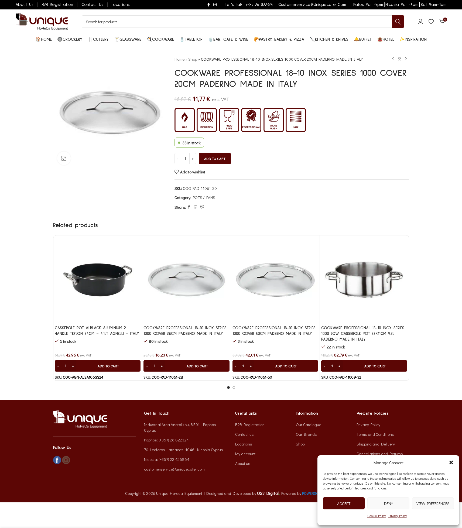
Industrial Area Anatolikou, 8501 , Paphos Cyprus (180, 427)
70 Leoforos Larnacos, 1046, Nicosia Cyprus (183, 449)
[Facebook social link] (208, 4)
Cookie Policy (376, 515)
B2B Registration (250, 424)
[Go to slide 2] (233, 387)
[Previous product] (393, 59)
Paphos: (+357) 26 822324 (166, 440)
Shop (192, 59)
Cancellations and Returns (380, 453)
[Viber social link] (202, 207)
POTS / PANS (204, 197)
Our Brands (306, 434)
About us (242, 463)
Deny (388, 503)
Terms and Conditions (375, 434)
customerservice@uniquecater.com (174, 469)
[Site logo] (42, 21)
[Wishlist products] (431, 21)
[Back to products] (399, 59)
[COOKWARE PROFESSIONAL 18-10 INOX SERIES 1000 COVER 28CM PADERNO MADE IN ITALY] (186, 280)
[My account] (420, 21)
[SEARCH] (398, 21)
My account (245, 453)
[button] (451, 462)
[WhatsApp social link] (195, 207)
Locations (243, 444)
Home (179, 59)
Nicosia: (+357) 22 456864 (166, 459)
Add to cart (214, 158)
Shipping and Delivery (376, 444)
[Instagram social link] (215, 4)
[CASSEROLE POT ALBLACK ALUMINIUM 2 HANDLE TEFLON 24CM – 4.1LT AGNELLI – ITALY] (98, 280)
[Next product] (406, 59)
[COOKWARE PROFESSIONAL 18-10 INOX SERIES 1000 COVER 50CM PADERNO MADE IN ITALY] (275, 280)
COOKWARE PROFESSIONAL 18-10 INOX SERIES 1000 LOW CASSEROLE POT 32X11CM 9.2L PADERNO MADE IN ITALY (362, 333)
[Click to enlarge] (64, 158)
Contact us (244, 434)
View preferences (433, 503)
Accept (343, 503)
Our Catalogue (308, 424)
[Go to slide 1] (228, 387)
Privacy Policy (397, 515)
